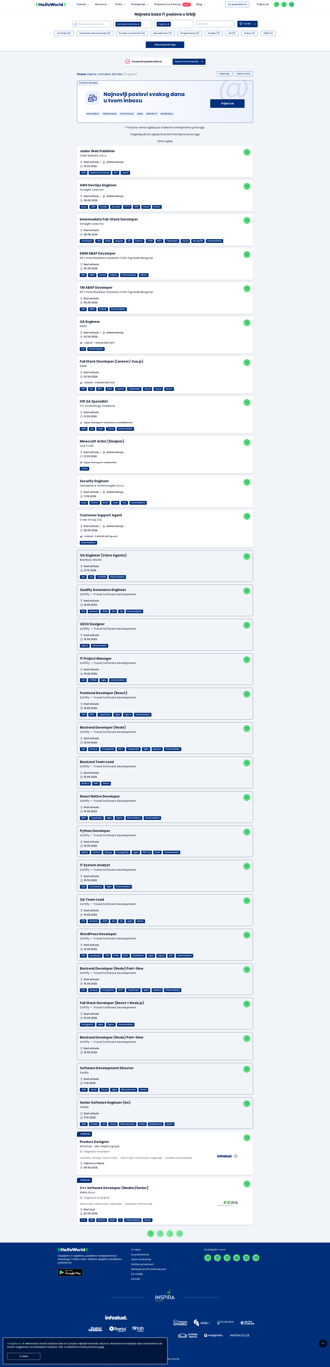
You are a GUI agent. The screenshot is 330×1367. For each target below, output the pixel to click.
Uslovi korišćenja (141, 1259)
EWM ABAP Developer (98, 253)
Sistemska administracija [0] (94, 33)
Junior (125, 172)
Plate (118, 4)
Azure (94, 1089)
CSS (99, 240)
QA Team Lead (92, 899)
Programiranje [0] (189, 33)
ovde (101, 1347)
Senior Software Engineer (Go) (105, 1102)
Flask (157, 852)
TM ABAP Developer (96, 287)
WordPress (138, 955)
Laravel (120, 388)
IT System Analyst (95, 865)
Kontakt (136, 1279)
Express (157, 749)
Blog (199, 4)
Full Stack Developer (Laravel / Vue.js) (111, 361)
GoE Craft (87, 446)
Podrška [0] (214, 33)
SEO (116, 172)
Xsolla (84, 1073)
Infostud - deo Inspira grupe (99, 1146)
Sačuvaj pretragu (165, 44)
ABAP (92, 275)
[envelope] (255, 1257)
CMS (83, 172)
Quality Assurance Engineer (103, 589)
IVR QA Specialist (94, 401)
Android (93, 611)
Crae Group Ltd (91, 520)
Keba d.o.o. (88, 1192)
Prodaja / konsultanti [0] (132, 33)
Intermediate (214, 240)
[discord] (246, 1257)
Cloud (146, 206)
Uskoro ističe (243, 73)
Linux (83, 206)
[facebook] (207, 1257)
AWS (93, 206)
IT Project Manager (96, 658)
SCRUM (93, 680)
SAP (83, 275)
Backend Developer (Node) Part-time (111, 968)
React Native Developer (100, 796)
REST (159, 240)
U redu (24, 1356)
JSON (150, 240)
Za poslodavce (237, 4)
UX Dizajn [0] (64, 33)
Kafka (142, 1124)
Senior (157, 206)
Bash (105, 502)
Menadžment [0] (163, 33)
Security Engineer (94, 481)
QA (82, 348)
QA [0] (231, 33)
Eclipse (113, 275)
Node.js (93, 749)
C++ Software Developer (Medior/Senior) (114, 1188)
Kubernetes (156, 1124)
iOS (83, 611)
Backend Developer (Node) (103, 727)
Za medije (137, 1274)
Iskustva (100, 4)
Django (108, 852)
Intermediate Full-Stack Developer (109, 219)
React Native (134, 818)
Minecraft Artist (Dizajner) (102, 441)
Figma (84, 645)
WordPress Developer (98, 934)
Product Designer (94, 1142)
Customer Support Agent (101, 515)
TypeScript (172, 240)
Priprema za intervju (167, 4)
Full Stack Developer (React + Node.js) (112, 1003)
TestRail (101, 576)
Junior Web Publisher (97, 151)
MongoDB (198, 240)
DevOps (116, 206)
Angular (119, 240)
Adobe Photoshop (99, 172)
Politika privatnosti (142, 1264)
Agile (103, 680)
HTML (108, 240)
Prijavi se (227, 103)
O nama (136, 1249)
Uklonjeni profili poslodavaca (148, 1269)
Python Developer (95, 831)
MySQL (84, 852)
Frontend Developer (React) (103, 693)
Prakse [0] (249, 33)
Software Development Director (107, 1068)
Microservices (128, 1089)
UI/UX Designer (92, 624)
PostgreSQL (108, 749)
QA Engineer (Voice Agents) (103, 555)
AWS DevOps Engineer (98, 185)
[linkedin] (236, 1257)
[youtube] (227, 1257)
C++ (83, 1220)
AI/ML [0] (268, 33)
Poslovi (81, 4)
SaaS (109, 388)
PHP (83, 388)
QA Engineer (90, 321)
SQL (91, 388)
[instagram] (217, 1257)
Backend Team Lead (97, 762)
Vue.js (158, 388)
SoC (124, 502)
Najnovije (224, 73)
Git (129, 240)
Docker (103, 206)
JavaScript (86, 240)
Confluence (96, 886)
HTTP (127, 206)
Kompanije (138, 4)
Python (139, 240)
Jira (83, 576)
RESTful (146, 852)
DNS (136, 206)
